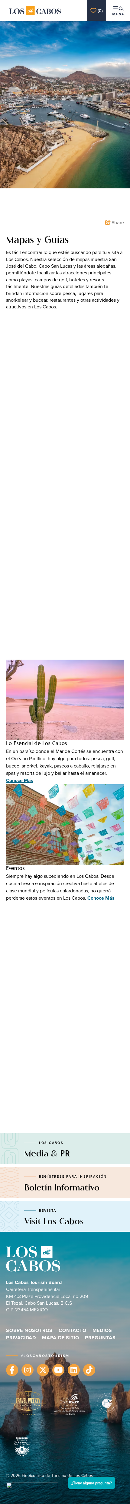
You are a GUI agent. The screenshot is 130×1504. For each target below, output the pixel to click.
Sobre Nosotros (29, 1330)
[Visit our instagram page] (27, 1370)
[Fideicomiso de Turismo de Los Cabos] (35, 10)
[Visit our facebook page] (12, 1370)
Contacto (72, 1330)
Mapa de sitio (60, 1337)
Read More (21, 401)
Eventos (15, 868)
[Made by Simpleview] (32, 1485)
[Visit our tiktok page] (89, 1370)
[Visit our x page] (43, 1370)
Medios (102, 1330)
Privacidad (21, 1337)
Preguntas (100, 1337)
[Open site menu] (118, 10)
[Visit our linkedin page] (74, 1370)
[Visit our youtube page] (58, 1370)
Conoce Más (19, 780)
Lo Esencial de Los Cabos (36, 743)
